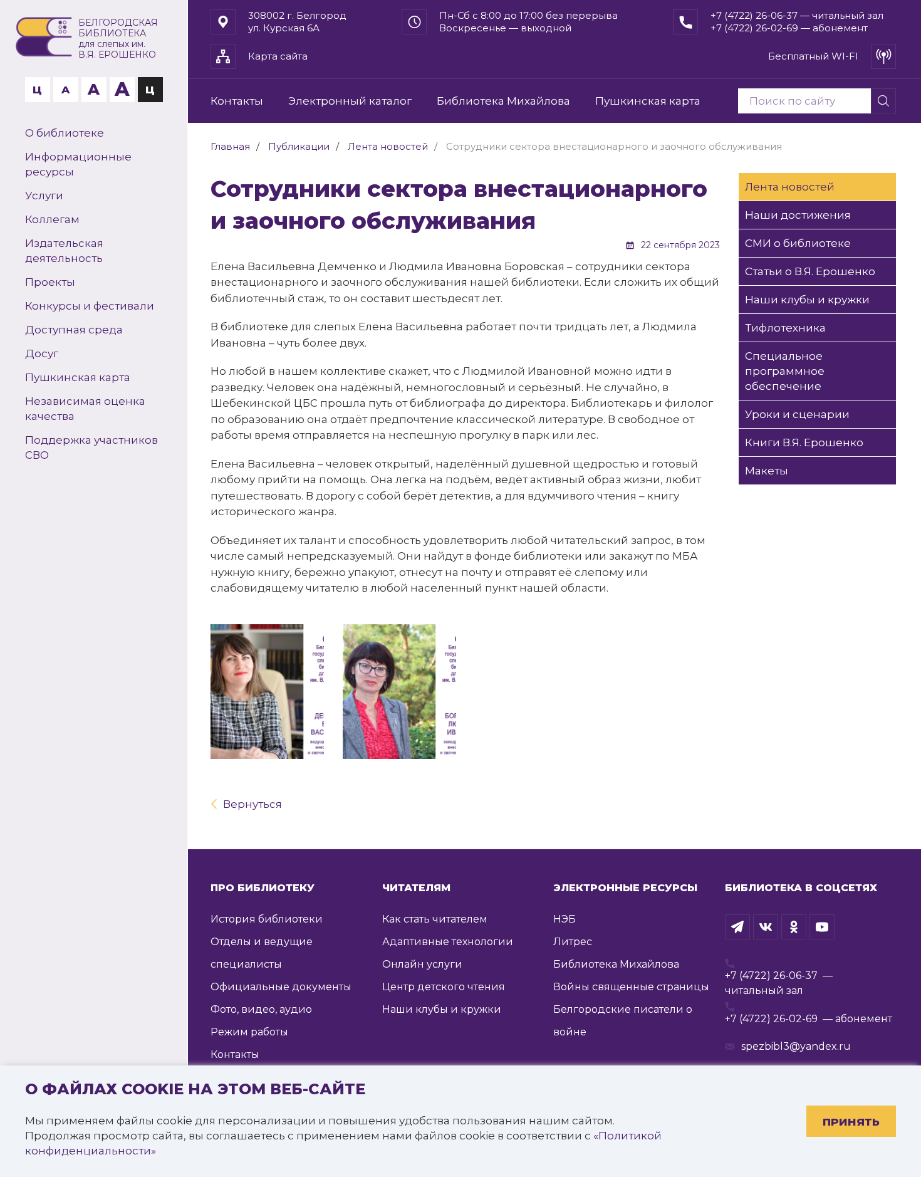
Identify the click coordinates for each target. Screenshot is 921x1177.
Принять (851, 1122)
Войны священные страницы (631, 987)
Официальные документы (281, 987)
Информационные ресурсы (78, 164)
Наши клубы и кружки (807, 299)
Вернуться (252, 804)
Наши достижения (798, 215)
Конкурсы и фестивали (89, 306)
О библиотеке (64, 133)
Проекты (50, 282)
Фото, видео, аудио (261, 1009)
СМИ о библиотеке (798, 243)
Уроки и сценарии (797, 414)
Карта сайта (278, 56)
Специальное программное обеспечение (785, 371)
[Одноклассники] (793, 926)
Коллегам (52, 219)
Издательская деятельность (64, 250)
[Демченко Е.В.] (267, 691)
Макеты (766, 470)
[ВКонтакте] (765, 926)
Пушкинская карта (77, 377)
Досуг (41, 353)
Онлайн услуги (422, 964)
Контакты (237, 101)
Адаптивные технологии (447, 942)
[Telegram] (737, 926)
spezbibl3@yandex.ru (796, 1046)
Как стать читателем (434, 919)
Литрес (572, 942)
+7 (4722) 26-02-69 (771, 1019)
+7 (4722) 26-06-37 (771, 975)
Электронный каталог (350, 101)
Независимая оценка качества (85, 408)
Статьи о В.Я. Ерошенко (810, 271)
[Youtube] (822, 926)
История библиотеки (267, 919)
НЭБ (564, 919)
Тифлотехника (785, 328)
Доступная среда (74, 329)
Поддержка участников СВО (91, 447)
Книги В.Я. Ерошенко (804, 442)
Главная (230, 146)
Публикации (299, 146)
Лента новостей (388, 146)
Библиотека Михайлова (503, 101)
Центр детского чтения (443, 987)
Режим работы (249, 1032)
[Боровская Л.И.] (399, 691)
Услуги (44, 195)
